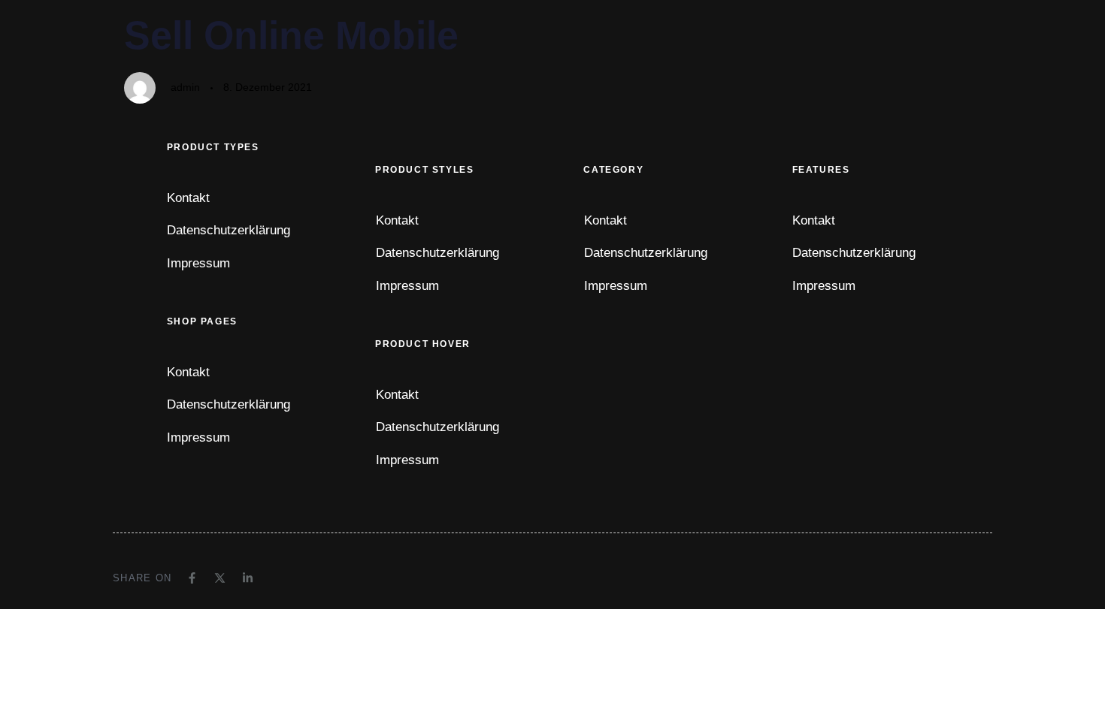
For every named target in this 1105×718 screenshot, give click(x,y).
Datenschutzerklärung (228, 230)
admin (185, 87)
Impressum (198, 263)
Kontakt (188, 198)
